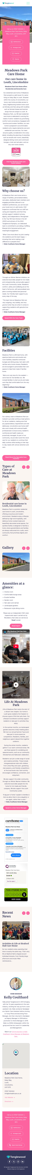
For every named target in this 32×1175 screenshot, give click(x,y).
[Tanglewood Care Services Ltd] (16, 1157)
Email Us (17, 53)
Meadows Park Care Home (13, 826)
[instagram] (18, 1161)
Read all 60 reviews (10, 852)
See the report (11, 881)
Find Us (17, 59)
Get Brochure (17, 41)
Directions (8, 1101)
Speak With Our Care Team (14, 318)
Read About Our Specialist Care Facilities (16, 457)
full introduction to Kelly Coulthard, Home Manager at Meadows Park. (16, 1034)
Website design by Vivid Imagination (16, 1169)
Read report (16, 626)
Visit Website (9, 1097)
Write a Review (16, 855)
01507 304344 (18, 29)
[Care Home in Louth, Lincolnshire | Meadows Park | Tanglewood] (8, 3)
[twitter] (14, 1161)
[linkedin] (22, 1161)
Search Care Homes (17, 1145)
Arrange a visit (17, 47)
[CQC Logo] (11, 867)
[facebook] (9, 1161)
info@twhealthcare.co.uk (13, 1093)
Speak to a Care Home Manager (16, 808)
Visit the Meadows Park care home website (16, 162)
